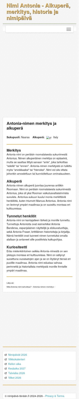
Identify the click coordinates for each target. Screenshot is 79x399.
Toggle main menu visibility (68, 29)
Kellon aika (14, 364)
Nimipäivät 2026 (17, 354)
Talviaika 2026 (16, 373)
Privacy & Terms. (55, 396)
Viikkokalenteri (16, 359)
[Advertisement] (39, 74)
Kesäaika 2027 (17, 368)
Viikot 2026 (14, 377)
